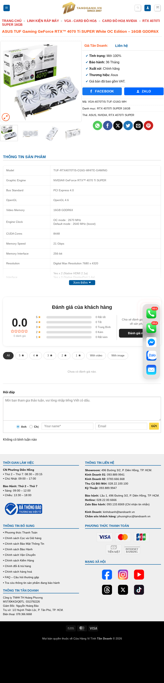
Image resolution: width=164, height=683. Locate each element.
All (8, 355)
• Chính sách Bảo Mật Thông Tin (23, 543)
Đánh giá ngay (138, 333)
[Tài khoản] (147, 8)
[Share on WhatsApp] (97, 125)
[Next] (74, 81)
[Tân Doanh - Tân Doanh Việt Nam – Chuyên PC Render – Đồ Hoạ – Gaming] (82, 8)
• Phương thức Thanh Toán (20, 532)
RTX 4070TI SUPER (121, 115)
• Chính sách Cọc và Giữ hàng (22, 538)
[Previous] (7, 81)
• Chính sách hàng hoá (17, 571)
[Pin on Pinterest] (148, 125)
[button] (6, 8)
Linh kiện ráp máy (43, 21)
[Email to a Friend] (138, 125)
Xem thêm (80, 282)
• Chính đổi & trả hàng (17, 566)
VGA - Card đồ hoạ (80, 21)
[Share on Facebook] (107, 125)
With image (117, 355)
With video (96, 355)
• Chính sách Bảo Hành (18, 549)
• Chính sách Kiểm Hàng (18, 560)
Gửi (154, 426)
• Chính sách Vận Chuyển (19, 554)
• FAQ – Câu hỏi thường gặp (21, 577)
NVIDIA (102, 115)
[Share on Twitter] (128, 125)
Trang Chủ (12, 21)
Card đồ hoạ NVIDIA (119, 21)
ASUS (92, 115)
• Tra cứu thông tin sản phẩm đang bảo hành (31, 582)
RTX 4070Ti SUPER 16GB (113, 108)
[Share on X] (118, 125)
